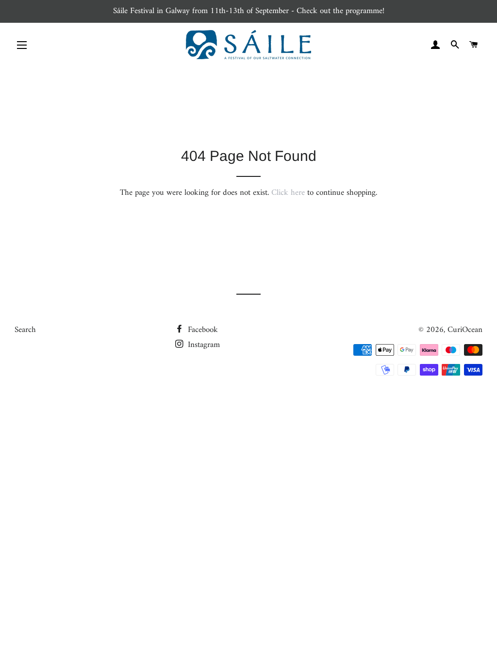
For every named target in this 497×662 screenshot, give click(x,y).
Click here (288, 193)
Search (25, 330)
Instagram (202, 345)
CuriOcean (464, 330)
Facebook (201, 330)
